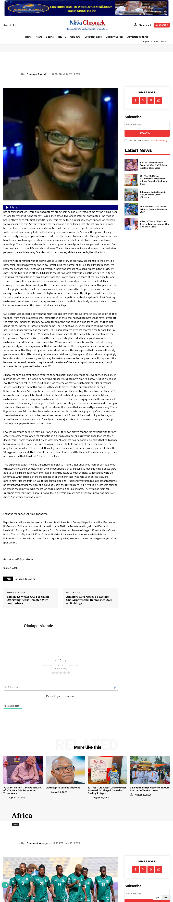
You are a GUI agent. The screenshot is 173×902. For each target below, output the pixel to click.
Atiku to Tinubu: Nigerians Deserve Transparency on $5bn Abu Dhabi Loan (154, 224)
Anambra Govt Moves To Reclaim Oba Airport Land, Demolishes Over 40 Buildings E (89, 600)
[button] (10, 25)
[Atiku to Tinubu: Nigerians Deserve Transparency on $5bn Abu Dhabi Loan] (131, 224)
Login (114, 687)
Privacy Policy (160, 140)
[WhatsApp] (158, 100)
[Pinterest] (150, 100)
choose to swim (25, 579)
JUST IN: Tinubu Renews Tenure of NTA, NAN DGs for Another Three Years (153, 165)
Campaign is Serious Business (63, 787)
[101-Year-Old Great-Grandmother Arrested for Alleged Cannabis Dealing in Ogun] (131, 180)
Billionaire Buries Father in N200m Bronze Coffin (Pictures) (153, 194)
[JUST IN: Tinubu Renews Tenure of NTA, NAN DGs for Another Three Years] (131, 165)
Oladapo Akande (37, 74)
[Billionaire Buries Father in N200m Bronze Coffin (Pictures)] (131, 194)
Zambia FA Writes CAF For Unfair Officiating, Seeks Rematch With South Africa (28, 600)
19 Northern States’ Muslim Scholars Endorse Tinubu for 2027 (153, 209)
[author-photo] (5, 797)
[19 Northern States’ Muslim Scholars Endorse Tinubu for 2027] (131, 209)
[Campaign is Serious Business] (65, 770)
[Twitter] (143, 100)
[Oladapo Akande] (11, 626)
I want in (145, 133)
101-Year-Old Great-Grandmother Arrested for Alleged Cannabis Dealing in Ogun (154, 180)
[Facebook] (135, 100)
